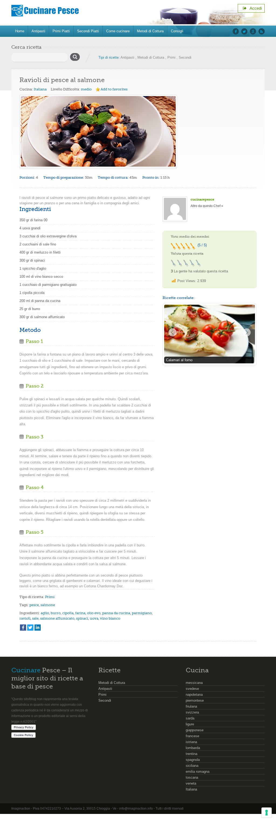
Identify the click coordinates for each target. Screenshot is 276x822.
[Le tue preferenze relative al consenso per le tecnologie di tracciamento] (266, 812)
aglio (45, 613)
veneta (191, 783)
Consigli (177, 31)
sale (35, 618)
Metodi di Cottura (150, 31)
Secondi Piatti (88, 31)
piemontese (195, 700)
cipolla (68, 613)
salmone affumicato (57, 618)
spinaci (82, 618)
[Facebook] (23, 627)
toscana (192, 777)
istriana (191, 742)
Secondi (185, 57)
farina (80, 613)
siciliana (192, 766)
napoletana (194, 695)
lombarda (193, 748)
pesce (34, 605)
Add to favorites (114, 89)
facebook (236, 31)
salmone (47, 605)
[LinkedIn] (37, 627)
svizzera (192, 712)
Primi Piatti (61, 31)
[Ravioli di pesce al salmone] (98, 131)
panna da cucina (116, 613)
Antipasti (38, 31)
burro (56, 613)
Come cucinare (118, 31)
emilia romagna (197, 772)
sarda (190, 718)
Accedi (254, 8)
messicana (194, 683)
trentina (191, 754)
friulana (191, 706)
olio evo (94, 613)
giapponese (194, 730)
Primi (171, 57)
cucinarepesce (202, 199)
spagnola (193, 760)
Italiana (40, 89)
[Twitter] (30, 627)
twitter (244, 31)
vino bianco (110, 618)
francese (192, 736)
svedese (192, 689)
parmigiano (142, 613)
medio (86, 89)
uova (94, 618)
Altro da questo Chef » (207, 206)
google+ (253, 31)
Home (19, 31)
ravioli (24, 618)
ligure (190, 724)
